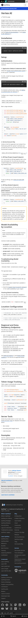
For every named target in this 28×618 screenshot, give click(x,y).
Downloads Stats (5, 596)
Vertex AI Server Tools (7, 420)
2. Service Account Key (8, 142)
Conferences (18, 527)
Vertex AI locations (8, 355)
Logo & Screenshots (6, 527)
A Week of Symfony (19, 518)
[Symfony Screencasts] (15, 608)
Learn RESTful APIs (6, 571)
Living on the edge (19, 532)
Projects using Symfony (7, 584)
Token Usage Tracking (11, 381)
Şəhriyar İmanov (16, 470)
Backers (3, 591)
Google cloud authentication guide (16, 70)
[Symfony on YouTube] (2, 608)
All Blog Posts (18, 516)
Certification (4, 555)
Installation (6, 38)
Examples (5, 435)
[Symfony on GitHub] (2, 605)
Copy (25, 48)
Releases (17, 534)
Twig (16, 541)
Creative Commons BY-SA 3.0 (17, 455)
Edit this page (6, 17)
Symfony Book (4, 541)
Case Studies (18, 520)
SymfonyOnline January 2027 (9, 8)
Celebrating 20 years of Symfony (14, 504)
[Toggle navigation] (25, 5)
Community (4, 575)
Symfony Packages (6, 520)
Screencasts (4, 559)
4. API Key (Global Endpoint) (9, 185)
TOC (4, 616)
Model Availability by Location (9, 225)
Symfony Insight (19, 539)
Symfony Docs (4, 539)
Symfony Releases (6, 523)
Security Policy (5, 525)
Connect (26, 1)
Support (3, 598)
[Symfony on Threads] (11, 608)
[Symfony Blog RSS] (20, 608)
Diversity (17, 530)
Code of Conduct (5, 593)
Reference (4, 543)
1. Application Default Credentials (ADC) (13, 68)
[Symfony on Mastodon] (15, 605)
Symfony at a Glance (6, 518)
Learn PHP (4, 564)
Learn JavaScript (5, 566)
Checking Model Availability (10, 292)
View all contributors (6, 480)
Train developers (19, 552)
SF (2, 1)
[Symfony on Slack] (7, 605)
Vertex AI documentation (11, 32)
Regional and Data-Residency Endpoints (10, 326)
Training (3, 550)
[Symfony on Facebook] (24, 605)
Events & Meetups (6, 582)
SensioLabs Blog (19, 544)
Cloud (16, 523)
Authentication (6, 61)
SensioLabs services (20, 550)
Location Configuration (12, 306)
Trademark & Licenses (7, 530)
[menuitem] (7, 516)
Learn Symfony (5, 536)
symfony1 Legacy (5, 532)
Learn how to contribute (7, 495)
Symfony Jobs (4, 589)
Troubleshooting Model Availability (9, 260)
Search (14, 616)
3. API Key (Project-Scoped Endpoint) (12, 157)
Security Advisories (19, 537)
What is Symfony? (6, 513)
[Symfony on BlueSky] (7, 608)
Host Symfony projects (20, 563)
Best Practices (4, 548)
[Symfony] (11, 4)
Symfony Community (6, 577)
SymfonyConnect (5, 579)
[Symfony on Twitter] (11, 605)
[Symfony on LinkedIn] (20, 605)
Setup (4, 57)
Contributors (4, 586)
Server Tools (6, 416)
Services (17, 548)
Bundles (3, 545)
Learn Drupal (4, 568)
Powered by (18, 566)
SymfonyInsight (11, 1)
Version (25, 616)
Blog (16, 513)
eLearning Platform (6, 552)
